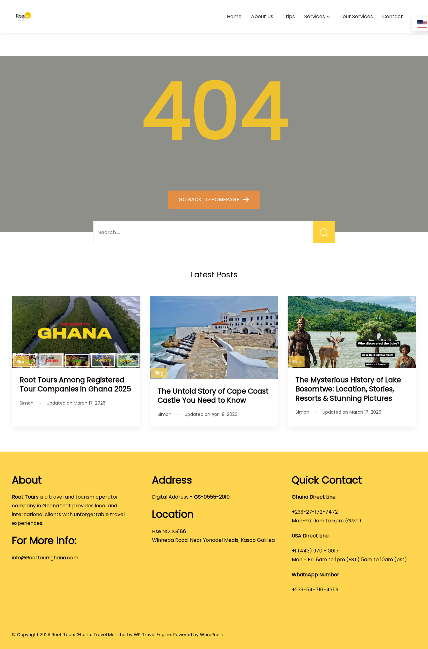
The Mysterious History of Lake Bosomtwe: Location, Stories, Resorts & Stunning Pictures (348, 389)
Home (234, 16)
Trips (289, 16)
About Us (262, 16)
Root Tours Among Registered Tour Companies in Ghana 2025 (75, 384)
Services (314, 16)
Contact (392, 16)
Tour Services (356, 16)
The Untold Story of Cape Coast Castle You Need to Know (213, 395)
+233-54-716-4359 (315, 589)
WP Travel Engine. (153, 634)
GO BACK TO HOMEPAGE (210, 199)
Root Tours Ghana (71, 634)
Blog (21, 362)
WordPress (211, 634)
